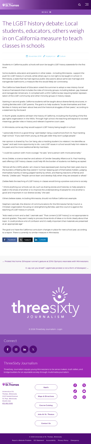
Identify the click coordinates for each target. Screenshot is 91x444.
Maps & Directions (46, 396)
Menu (45, 12)
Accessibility (50, 440)
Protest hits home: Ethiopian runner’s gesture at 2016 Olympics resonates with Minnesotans (45, 261)
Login (59, 329)
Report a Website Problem (22, 440)
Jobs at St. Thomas (46, 414)
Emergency (75, 440)
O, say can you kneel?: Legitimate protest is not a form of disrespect (57, 268)
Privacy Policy (63, 440)
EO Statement (39, 440)
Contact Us (46, 423)
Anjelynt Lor (50, 56)
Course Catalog (46, 405)
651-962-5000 (7, 403)
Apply (46, 387)
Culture (62, 56)
